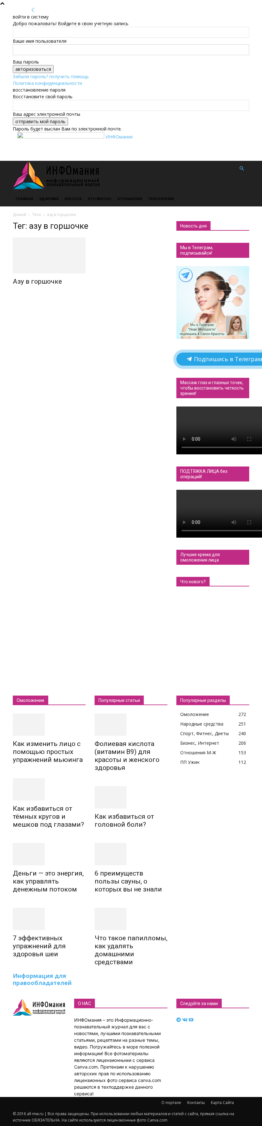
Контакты (196, 1102)
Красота (73, 198)
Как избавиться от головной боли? (124, 820)
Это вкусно (99, 198)
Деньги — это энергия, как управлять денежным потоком (48, 881)
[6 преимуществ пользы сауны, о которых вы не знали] (131, 854)
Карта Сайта (222, 1102)
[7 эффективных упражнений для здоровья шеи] (49, 919)
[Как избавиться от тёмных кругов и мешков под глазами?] (49, 789)
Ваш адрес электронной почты (46, 114)
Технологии (161, 198)
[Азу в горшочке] (49, 255)
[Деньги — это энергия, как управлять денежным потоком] (49, 854)
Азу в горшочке (37, 281)
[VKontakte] (185, 1020)
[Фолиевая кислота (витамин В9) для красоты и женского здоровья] (131, 724)
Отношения (129, 198)
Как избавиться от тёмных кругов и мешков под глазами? (48, 816)
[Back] (33, 10)
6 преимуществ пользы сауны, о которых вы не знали (128, 881)
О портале (171, 1102)
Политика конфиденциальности (47, 83)
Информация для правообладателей (42, 979)
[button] (241, 169)
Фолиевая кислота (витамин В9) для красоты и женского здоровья (127, 756)
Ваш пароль (26, 62)
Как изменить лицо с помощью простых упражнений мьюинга (48, 752)
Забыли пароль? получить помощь (51, 76)
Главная (24, 198)
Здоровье (49, 198)
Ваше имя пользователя (39, 41)
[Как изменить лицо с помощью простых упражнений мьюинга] (49, 724)
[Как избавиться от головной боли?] (131, 797)
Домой (19, 214)
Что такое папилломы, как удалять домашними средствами (131, 950)
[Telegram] (179, 1020)
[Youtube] (191, 1020)
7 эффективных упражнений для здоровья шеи (39, 946)
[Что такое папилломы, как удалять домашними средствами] (131, 919)
